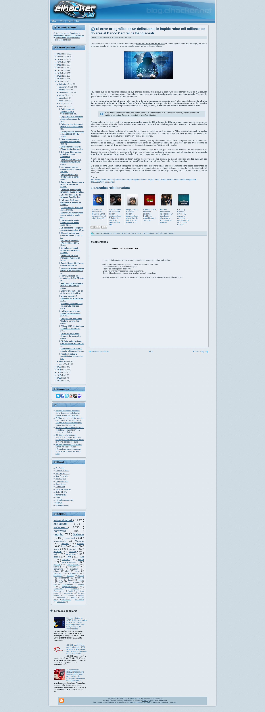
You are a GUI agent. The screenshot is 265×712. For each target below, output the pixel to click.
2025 (59, 57)
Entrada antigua (199, 351)
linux (63, 546)
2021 (59, 68)
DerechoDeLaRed (63, 489)
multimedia (79, 578)
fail (144, 233)
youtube (57, 564)
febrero (62, 361)
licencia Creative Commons (140, 702)
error (140, 233)
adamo (74, 597)
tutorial (73, 549)
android (80, 543)
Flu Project (60, 468)
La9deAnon (60, 487)
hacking (73, 551)
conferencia (67, 584)
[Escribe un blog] (95, 227)
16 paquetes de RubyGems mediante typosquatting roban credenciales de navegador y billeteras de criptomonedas (75, 675)
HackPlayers (61, 479)
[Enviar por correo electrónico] (92, 227)
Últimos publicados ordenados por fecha (67, 39)
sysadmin (74, 569)
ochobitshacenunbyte (64, 500)
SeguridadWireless (69, 587)
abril (61, 104)
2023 (59, 62)
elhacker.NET (135, 699)
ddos (56, 556)
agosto (62, 95)
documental (58, 589)
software (61, 527)
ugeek (58, 497)
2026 (59, 54)
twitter (81, 559)
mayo (61, 101)
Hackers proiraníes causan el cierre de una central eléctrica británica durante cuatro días (68, 413)
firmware (73, 567)
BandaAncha (61, 495)
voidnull (59, 503)
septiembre (64, 92)
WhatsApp (71, 554)
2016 (59, 81)
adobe (57, 571)
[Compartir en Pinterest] (105, 227)
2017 (59, 79)
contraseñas (64, 578)
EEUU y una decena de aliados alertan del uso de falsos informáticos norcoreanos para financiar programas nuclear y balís (69, 449)
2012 (59, 375)
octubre (62, 90)
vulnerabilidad (63, 520)
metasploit (68, 593)
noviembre (63, 87)
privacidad (70, 538)
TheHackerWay (62, 481)
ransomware (60, 541)
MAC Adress (79, 599)
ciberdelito (117, 233)
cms (61, 580)
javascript (58, 576)
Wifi (70, 556)
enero (61, 364)
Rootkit (71, 591)
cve (75, 546)
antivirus (58, 573)
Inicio (151, 351)
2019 (59, 73)
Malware (78, 534)
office (67, 571)
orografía (159, 233)
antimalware (66, 599)
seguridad (62, 523)
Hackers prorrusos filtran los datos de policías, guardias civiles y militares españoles (70, 430)
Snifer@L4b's (61, 492)
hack (77, 571)
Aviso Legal (146, 701)
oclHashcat (61, 602)
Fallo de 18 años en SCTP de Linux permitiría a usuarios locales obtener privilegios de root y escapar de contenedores (76, 623)
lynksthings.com (62, 505)
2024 (59, 59)
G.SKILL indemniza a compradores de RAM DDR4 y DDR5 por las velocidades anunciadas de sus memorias (76, 649)
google (58, 534)
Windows (79, 541)
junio (61, 98)
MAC (61, 582)
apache (70, 576)
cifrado (66, 559)
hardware (62, 530)
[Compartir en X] (98, 227)
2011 (59, 378)
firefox (57, 567)
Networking (59, 569)
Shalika (171, 233)
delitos (81, 595)
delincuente (126, 233)
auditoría (74, 589)
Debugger (58, 591)
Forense (81, 584)
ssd (56, 554)
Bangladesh (107, 233)
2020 (59, 70)
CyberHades (61, 484)
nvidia (57, 549)
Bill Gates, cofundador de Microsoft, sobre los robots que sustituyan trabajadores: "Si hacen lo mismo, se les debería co (70, 438)
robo (166, 233)
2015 (59, 367)
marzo (61, 106)
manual (57, 551)
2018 (59, 76)
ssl (55, 584)
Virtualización (70, 595)
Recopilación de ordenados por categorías (69, 34)
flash (70, 580)
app (82, 556)
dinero (134, 233)
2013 (59, 372)
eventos (80, 580)
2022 (59, 65)
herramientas (73, 564)
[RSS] (61, 700)
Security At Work (62, 471)
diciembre (63, 84)
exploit (65, 543)
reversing (62, 597)
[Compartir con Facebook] (102, 227)
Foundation (150, 233)
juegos (81, 576)
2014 (59, 370)
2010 (59, 381)
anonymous (74, 582)
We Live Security (62, 473)
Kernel (73, 573)
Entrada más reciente (100, 351)
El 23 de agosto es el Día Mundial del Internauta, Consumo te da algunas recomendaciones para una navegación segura (70, 421)
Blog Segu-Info (62, 476)
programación (69, 562)
